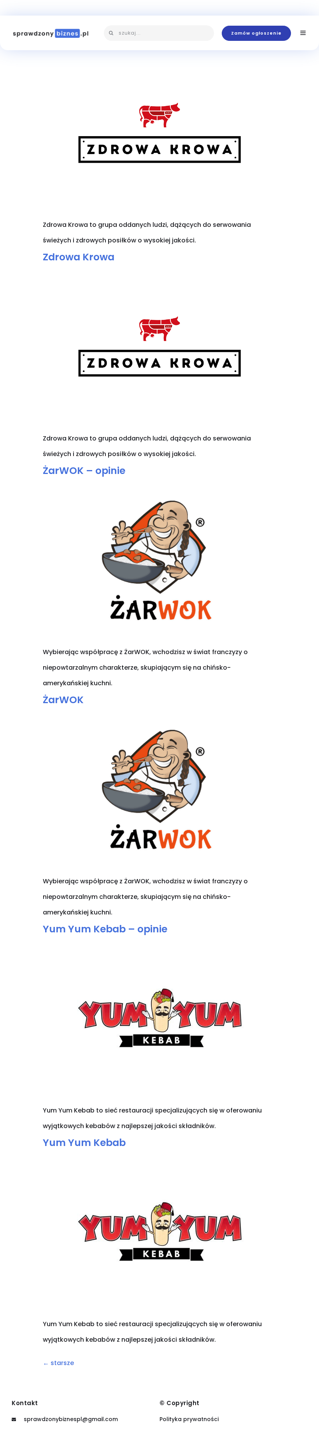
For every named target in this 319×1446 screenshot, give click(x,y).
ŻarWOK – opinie (84, 470)
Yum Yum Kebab (84, 1142)
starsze (58, 1362)
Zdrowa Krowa (78, 257)
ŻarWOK (63, 700)
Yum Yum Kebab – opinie (105, 929)
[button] (256, 33)
